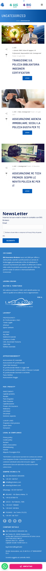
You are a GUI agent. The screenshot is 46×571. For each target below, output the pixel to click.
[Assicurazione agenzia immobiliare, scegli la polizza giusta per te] (23, 98)
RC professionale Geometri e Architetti (16, 373)
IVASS (28, 557)
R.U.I (7, 553)
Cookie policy (7, 440)
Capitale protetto (9, 394)
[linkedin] (9, 521)
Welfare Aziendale (9, 347)
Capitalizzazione (8, 404)
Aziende (16, 50)
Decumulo (6, 414)
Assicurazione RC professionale (14, 363)
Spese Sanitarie (8, 327)
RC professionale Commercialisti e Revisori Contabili (21, 370)
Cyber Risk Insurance (10, 365)
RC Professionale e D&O (11, 320)
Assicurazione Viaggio (10, 377)
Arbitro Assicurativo (9, 445)
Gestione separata (9, 416)
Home (17, 20)
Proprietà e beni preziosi (11, 423)
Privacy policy (7, 437)
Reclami (5, 442)
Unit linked (6, 411)
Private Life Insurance (10, 406)
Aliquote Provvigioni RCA (11, 452)
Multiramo (6, 409)
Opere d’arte (7, 425)
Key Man (6, 334)
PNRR (20, 50)
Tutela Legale (7, 323)
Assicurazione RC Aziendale (12, 360)
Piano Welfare (8, 375)
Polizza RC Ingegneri (28, 50)
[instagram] (14, 521)
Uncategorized (37, 53)
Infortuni (6, 325)
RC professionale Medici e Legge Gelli (16, 368)
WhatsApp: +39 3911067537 (12, 490)
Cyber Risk (6, 344)
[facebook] (4, 521)
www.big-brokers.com (13, 485)
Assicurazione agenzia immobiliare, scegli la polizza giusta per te (26, 123)
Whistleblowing (8, 447)
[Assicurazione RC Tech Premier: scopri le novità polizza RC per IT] (23, 153)
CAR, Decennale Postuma (12, 342)
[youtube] (20, 521)
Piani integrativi (8, 399)
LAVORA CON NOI (9, 281)
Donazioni (6, 428)
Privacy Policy (31, 232)
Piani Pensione (8, 401)
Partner (5, 450)
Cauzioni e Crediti (9, 339)
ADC (15, 48)
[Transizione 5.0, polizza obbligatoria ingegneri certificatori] (23, 34)
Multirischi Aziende (9, 337)
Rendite (5, 396)
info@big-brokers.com (13, 482)
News (19, 112)
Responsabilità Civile (26, 53)
